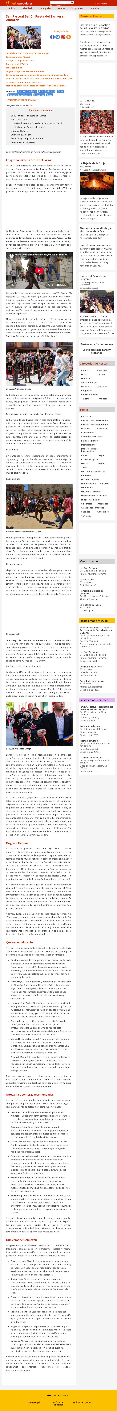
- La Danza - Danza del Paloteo (29, 127)
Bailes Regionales (47, 91)
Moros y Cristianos (91, 491)
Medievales (87, 487)
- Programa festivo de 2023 (21, 99)
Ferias (84, 374)
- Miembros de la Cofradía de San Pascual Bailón (38, 123)
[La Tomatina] (97, 122)
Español (97, 3)
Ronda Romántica (90, 726)
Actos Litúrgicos (89, 459)
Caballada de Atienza (92, 681)
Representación (89, 394)
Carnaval (102, 370)
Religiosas (86, 390)
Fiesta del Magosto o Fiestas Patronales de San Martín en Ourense (96, 630)
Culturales (86, 503)
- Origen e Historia (18, 130)
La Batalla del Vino (90, 604)
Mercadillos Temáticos (93, 471)
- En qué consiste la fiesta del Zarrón (28, 115)
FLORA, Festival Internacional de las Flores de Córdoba (96, 708)
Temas (61, 8)
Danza (60, 91)
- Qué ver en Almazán (20, 134)
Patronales (39, 95)
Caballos (85, 511)
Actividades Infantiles (92, 507)
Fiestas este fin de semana (96, 344)
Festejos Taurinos (90, 479)
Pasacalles (102, 503)
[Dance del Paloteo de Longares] (97, 301)
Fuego (100, 455)
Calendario (27, 8)
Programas (77, 8)
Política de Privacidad (58, 1403)
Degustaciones (89, 444)
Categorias (45, 8)
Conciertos (103, 428)
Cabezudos (103, 511)
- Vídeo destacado (18, 119)
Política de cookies (82, 1402)
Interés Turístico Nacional (94, 420)
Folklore (85, 378)
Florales (101, 374)
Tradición (102, 398)
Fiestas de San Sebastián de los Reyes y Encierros (95, 26)
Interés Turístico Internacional (90, 450)
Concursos (104, 483)
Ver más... (86, 515)
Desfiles (101, 463)
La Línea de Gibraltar (92, 757)
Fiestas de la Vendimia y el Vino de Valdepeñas (96, 229)
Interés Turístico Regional (19, 95)
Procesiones (87, 432)
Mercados (102, 386)
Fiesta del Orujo (89, 740)
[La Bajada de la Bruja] (97, 183)
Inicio (12, 8)
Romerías (86, 475)
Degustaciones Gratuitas (94, 495)
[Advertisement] (39, 211)
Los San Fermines (89, 568)
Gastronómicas (89, 382)
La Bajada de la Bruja (92, 163)
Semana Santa (88, 483)
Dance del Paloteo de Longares (93, 277)
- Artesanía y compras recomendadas (28, 138)
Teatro (84, 467)
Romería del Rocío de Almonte (92, 592)
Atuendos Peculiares (27, 91)
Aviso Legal (34, 1402)
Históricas (86, 386)
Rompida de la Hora (91, 666)
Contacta (94, 8)
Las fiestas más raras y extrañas (97, 351)
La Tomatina (87, 100)
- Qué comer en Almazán (22, 142)
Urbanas (85, 428)
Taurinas (85, 398)
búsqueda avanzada (57, 5)
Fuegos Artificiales (90, 499)
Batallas (85, 370)
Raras (49, 95)
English (104, 3)
